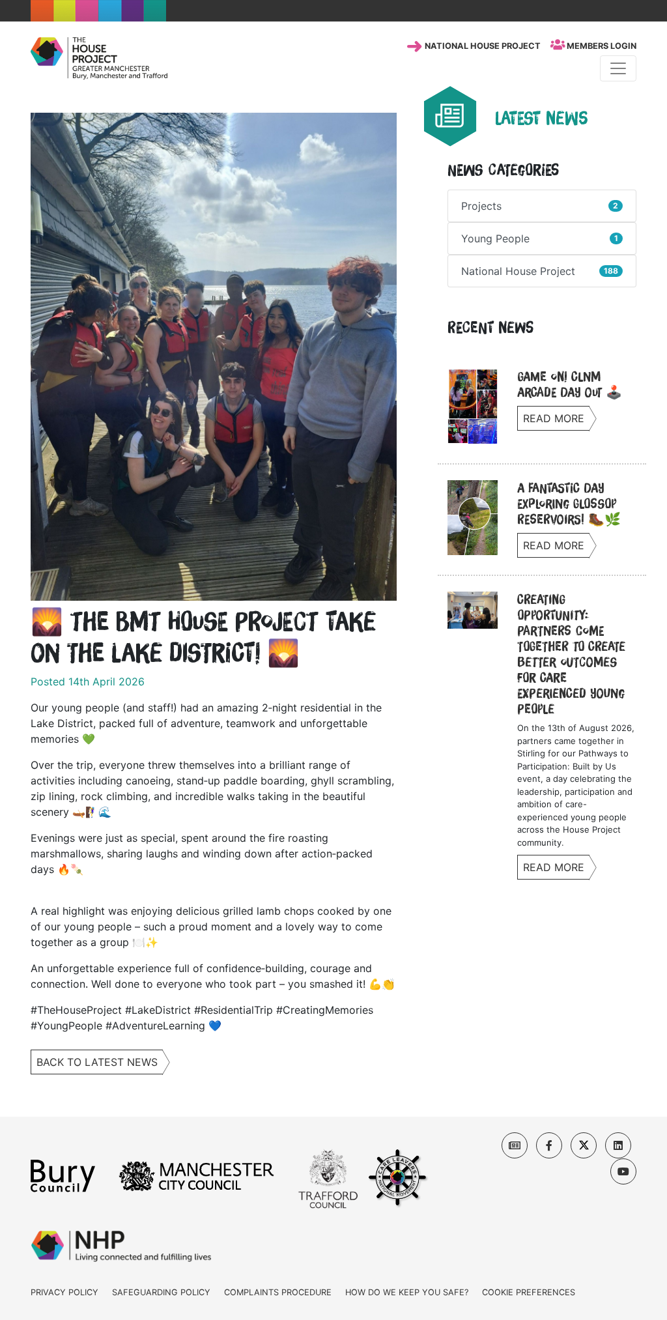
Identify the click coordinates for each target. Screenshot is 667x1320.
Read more (553, 418)
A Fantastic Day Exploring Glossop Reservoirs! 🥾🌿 (569, 503)
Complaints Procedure (278, 1292)
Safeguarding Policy (161, 1292)
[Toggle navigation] (618, 68)
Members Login (600, 46)
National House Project (482, 46)
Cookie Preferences (528, 1292)
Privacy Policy (64, 1292)
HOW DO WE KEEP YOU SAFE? (406, 1292)
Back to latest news (97, 1062)
